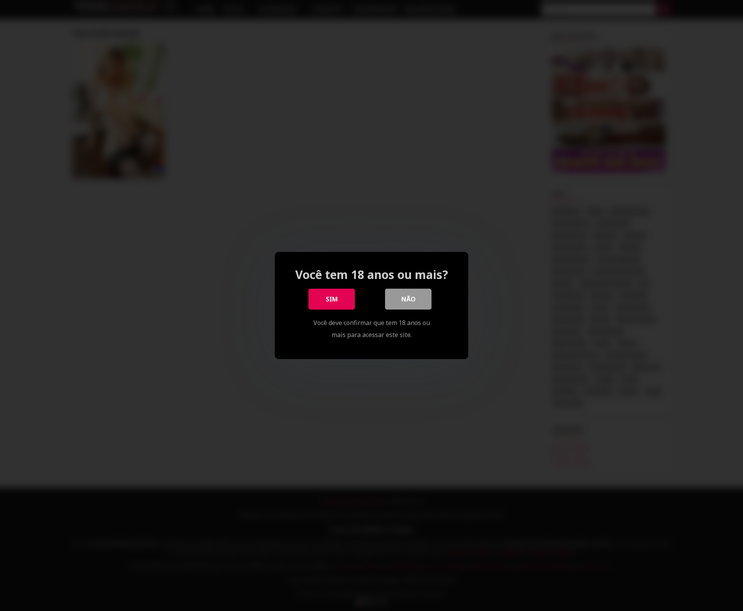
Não (408, 299)
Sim (332, 299)
